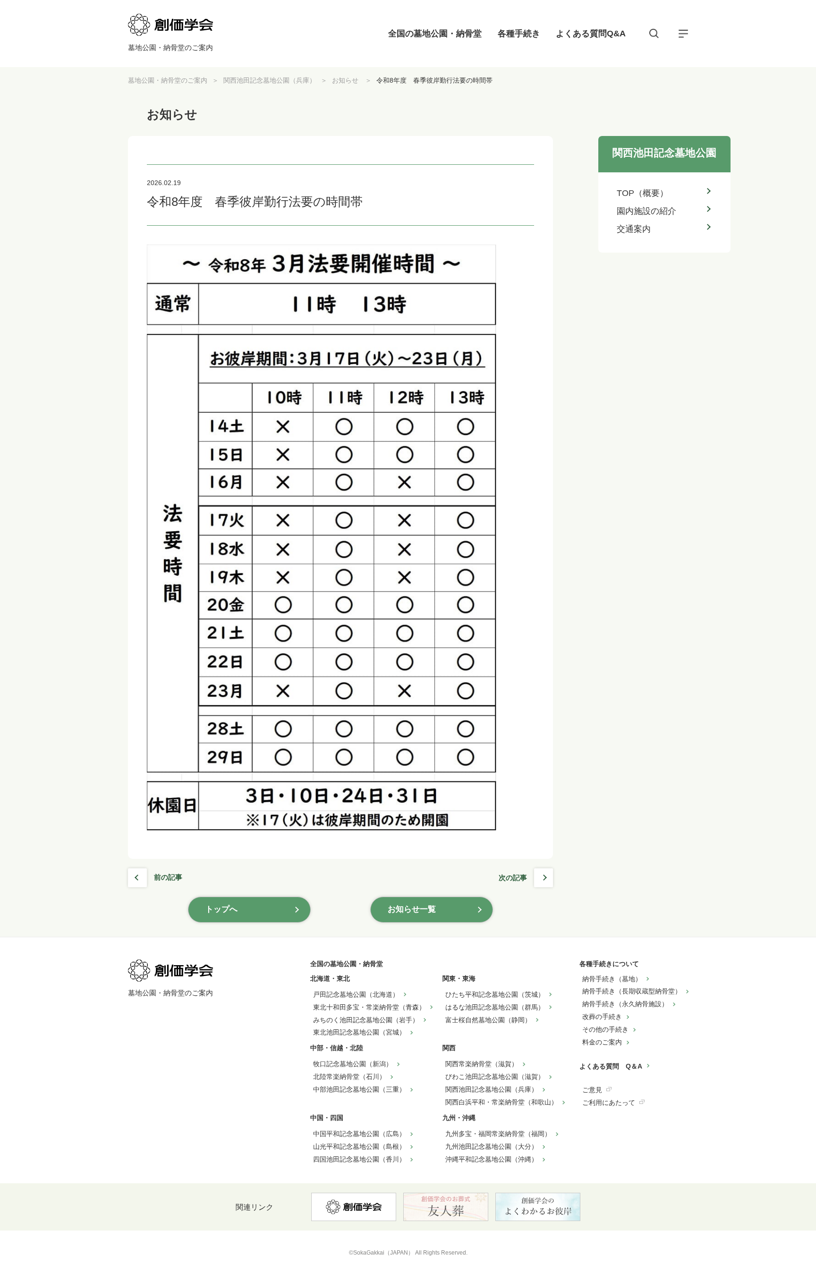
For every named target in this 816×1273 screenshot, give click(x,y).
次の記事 (513, 878)
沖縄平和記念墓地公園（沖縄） (491, 1159)
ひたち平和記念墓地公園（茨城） (494, 994)
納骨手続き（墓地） (612, 979)
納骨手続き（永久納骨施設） (625, 1004)
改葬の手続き (602, 1016)
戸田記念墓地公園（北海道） (356, 994)
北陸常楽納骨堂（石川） (349, 1076)
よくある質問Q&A (591, 33)
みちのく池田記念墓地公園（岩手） (366, 1020)
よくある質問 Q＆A (610, 1066)
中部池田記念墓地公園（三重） (359, 1089)
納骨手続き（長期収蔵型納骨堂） (631, 991)
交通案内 (634, 229)
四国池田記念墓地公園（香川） (359, 1159)
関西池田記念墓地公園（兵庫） (269, 80)
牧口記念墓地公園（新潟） (352, 1064)
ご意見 (592, 1090)
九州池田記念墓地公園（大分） (491, 1146)
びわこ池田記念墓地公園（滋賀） (494, 1076)
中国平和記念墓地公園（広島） (359, 1133)
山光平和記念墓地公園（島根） (359, 1146)
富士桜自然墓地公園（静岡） (488, 1020)
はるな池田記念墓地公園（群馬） (494, 1007)
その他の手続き (605, 1029)
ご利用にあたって (608, 1102)
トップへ (221, 909)
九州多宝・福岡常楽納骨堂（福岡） (498, 1133)
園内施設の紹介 (646, 211)
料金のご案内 (602, 1042)
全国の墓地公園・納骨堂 (435, 33)
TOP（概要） (642, 193)
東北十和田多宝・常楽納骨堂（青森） (369, 1007)
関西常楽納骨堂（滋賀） (481, 1064)
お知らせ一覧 (412, 909)
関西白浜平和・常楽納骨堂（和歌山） (501, 1102)
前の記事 (168, 877)
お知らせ (346, 80)
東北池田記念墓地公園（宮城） (359, 1032)
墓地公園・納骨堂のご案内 (167, 80)
